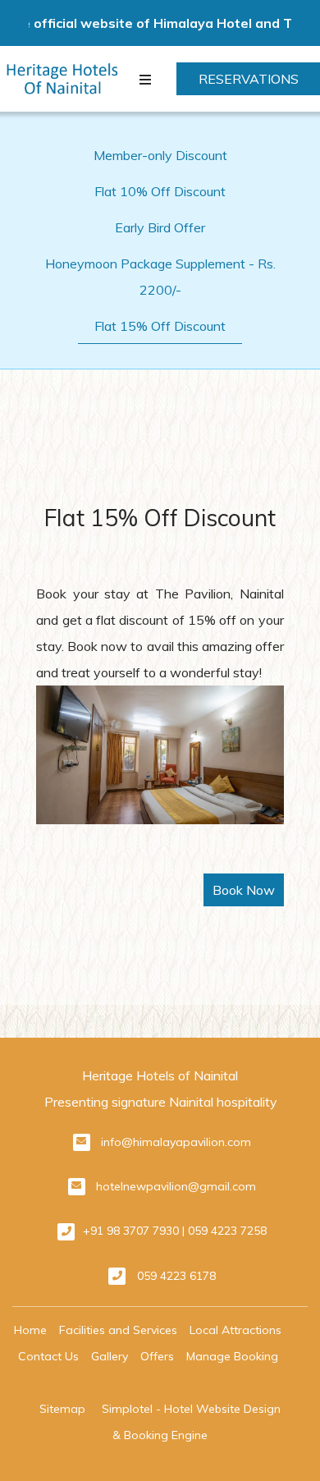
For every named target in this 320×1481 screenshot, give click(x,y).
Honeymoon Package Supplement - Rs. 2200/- (160, 276)
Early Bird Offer (160, 227)
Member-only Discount (160, 155)
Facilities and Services (118, 1330)
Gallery (109, 1356)
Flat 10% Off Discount (160, 191)
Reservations (249, 79)
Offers (157, 1356)
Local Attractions (235, 1330)
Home (30, 1330)
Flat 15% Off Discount (160, 326)
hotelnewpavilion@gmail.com (176, 1186)
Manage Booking (232, 1356)
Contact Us (48, 1356)
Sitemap (62, 1408)
